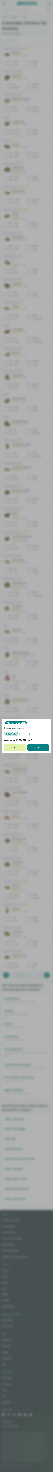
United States (11, 734)
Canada (24, 734)
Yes (38, 747)
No (14, 747)
